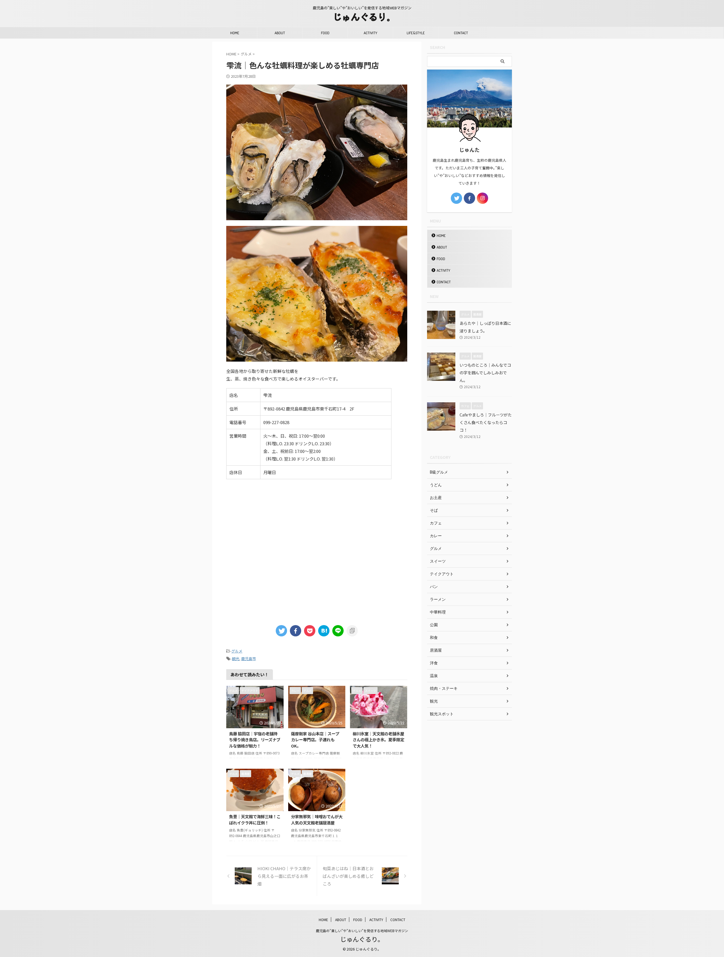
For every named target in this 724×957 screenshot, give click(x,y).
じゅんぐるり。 (362, 938)
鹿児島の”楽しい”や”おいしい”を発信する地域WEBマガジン (362, 930)
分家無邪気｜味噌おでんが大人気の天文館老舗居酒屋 (316, 819)
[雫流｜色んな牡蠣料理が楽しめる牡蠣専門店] (323, 630)
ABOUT (280, 33)
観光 (235, 658)
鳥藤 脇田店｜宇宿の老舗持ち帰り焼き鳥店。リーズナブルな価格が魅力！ (254, 740)
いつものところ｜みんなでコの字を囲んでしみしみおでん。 (485, 372)
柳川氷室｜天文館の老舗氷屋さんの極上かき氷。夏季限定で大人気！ (378, 740)
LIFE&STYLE (416, 33)
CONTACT (461, 33)
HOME (234, 33)
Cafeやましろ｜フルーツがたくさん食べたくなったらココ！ (486, 422)
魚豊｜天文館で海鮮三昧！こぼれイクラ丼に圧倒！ (255, 819)
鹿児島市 (248, 658)
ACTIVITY (370, 33)
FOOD (325, 33)
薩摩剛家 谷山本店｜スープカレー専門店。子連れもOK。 (315, 740)
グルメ (236, 651)
